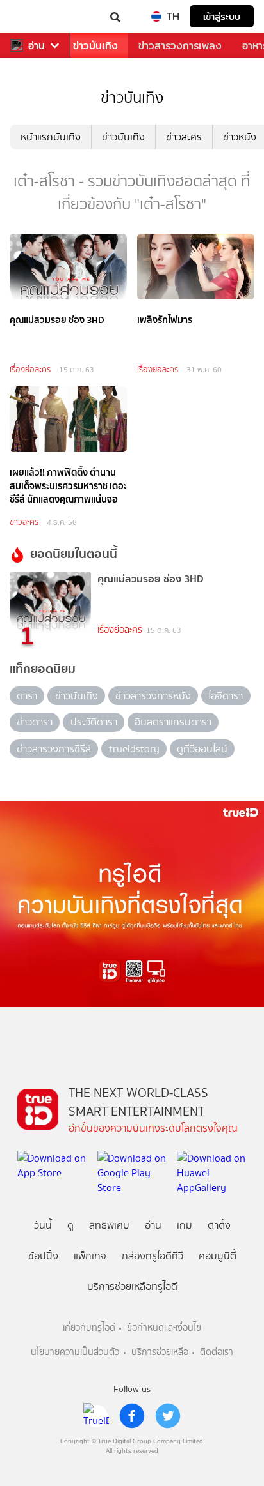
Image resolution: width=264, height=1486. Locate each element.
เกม (184, 1225)
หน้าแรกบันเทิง (51, 137)
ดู (70, 1225)
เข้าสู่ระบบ (221, 16)
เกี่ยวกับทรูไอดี (89, 1328)
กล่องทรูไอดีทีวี (152, 1255)
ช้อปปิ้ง (43, 1255)
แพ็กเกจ (90, 1255)
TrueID (36, 16)
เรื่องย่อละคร (30, 369)
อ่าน (36, 46)
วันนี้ (43, 1225)
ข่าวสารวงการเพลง (180, 46)
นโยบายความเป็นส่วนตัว (75, 1352)
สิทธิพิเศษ (109, 1225)
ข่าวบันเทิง (95, 46)
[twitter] (168, 1416)
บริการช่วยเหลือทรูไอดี (132, 1286)
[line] (96, 1416)
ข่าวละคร (184, 137)
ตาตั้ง (219, 1225)
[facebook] (132, 1416)
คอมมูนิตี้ (217, 1255)
